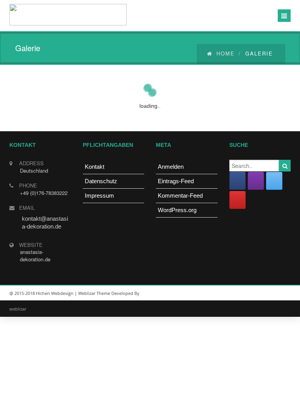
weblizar (17, 309)
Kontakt (94, 166)
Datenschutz (101, 181)
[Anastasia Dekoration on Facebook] (237, 181)
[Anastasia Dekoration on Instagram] (256, 181)
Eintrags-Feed (176, 181)
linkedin (228, 293)
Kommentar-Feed (180, 195)
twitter (263, 293)
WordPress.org (177, 210)
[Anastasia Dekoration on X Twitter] (274, 181)
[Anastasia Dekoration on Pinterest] (237, 200)
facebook (281, 293)
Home (225, 53)
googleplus (246, 293)
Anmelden (171, 166)
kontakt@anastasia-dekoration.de (45, 222)
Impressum (99, 195)
